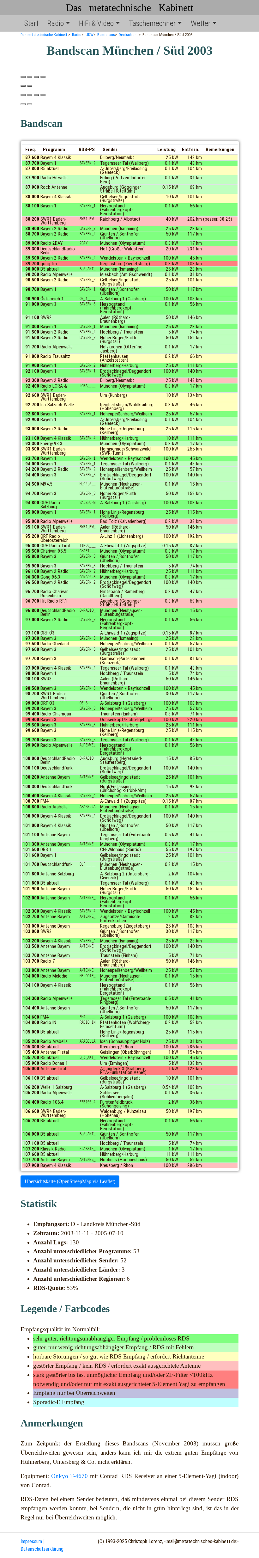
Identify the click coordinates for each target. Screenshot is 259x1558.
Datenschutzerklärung (42, 1549)
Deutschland (129, 34)
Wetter (200, 23)
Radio (55, 23)
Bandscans (106, 34)
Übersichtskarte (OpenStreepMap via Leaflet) (70, 1181)
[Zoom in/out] (42, 77)
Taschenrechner (152, 23)
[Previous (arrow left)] (23, 86)
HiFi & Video (96, 23)
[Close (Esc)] (23, 77)
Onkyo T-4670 (69, 1476)
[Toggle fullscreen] (36, 77)
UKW (89, 34)
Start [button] (31, 23)
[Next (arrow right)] (29, 86)
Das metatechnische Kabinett (129, 7)
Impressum (31, 1541)
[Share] (29, 77)
